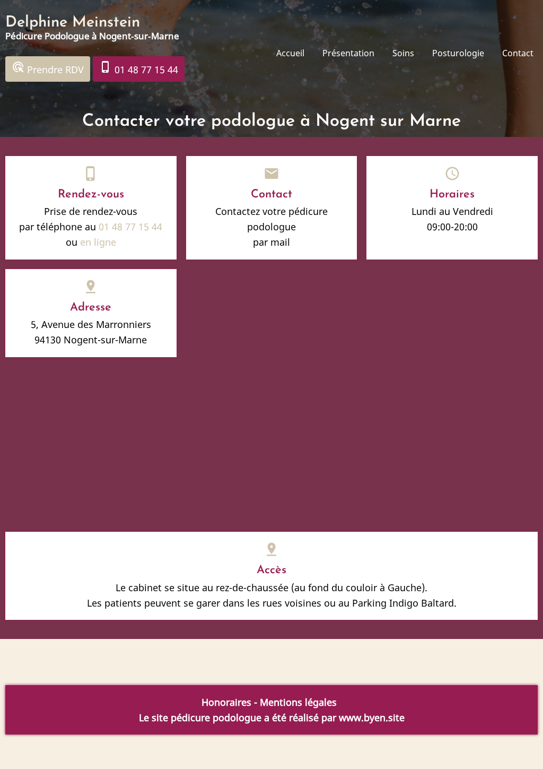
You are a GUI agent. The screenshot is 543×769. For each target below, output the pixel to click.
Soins (403, 53)
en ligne (98, 242)
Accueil (290, 53)
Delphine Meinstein (72, 22)
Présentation (348, 53)
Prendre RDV (48, 68)
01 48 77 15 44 (138, 68)
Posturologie (458, 53)
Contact (517, 53)
